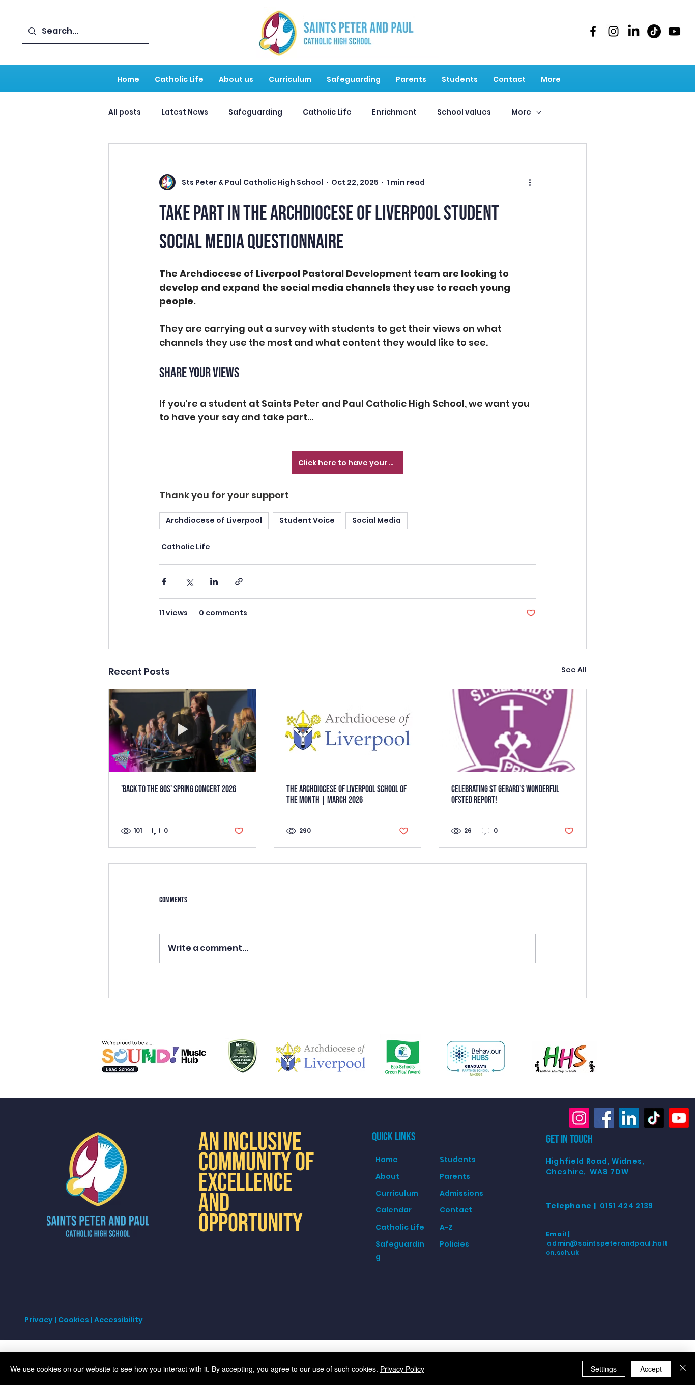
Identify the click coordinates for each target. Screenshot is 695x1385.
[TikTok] (654, 31)
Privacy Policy (402, 1369)
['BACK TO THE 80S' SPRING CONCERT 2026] (182, 730)
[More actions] (530, 182)
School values (464, 112)
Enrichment (394, 112)
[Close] (683, 1369)
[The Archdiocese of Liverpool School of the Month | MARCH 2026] (347, 730)
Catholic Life (327, 112)
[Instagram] (613, 31)
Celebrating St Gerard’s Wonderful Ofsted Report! (505, 794)
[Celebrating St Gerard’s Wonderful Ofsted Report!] (512, 730)
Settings (604, 1369)
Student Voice (307, 520)
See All (574, 670)
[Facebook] (593, 31)
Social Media (376, 520)
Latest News (184, 112)
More (521, 112)
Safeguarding (255, 112)
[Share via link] (239, 581)
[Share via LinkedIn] (214, 581)
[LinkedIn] (634, 31)
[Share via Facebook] (164, 581)
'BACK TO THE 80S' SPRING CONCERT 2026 (178, 789)
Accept (651, 1369)
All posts (124, 112)
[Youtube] (674, 31)
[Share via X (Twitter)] (189, 581)
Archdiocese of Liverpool (214, 520)
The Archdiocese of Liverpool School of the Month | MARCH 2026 (346, 794)
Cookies (73, 1320)
